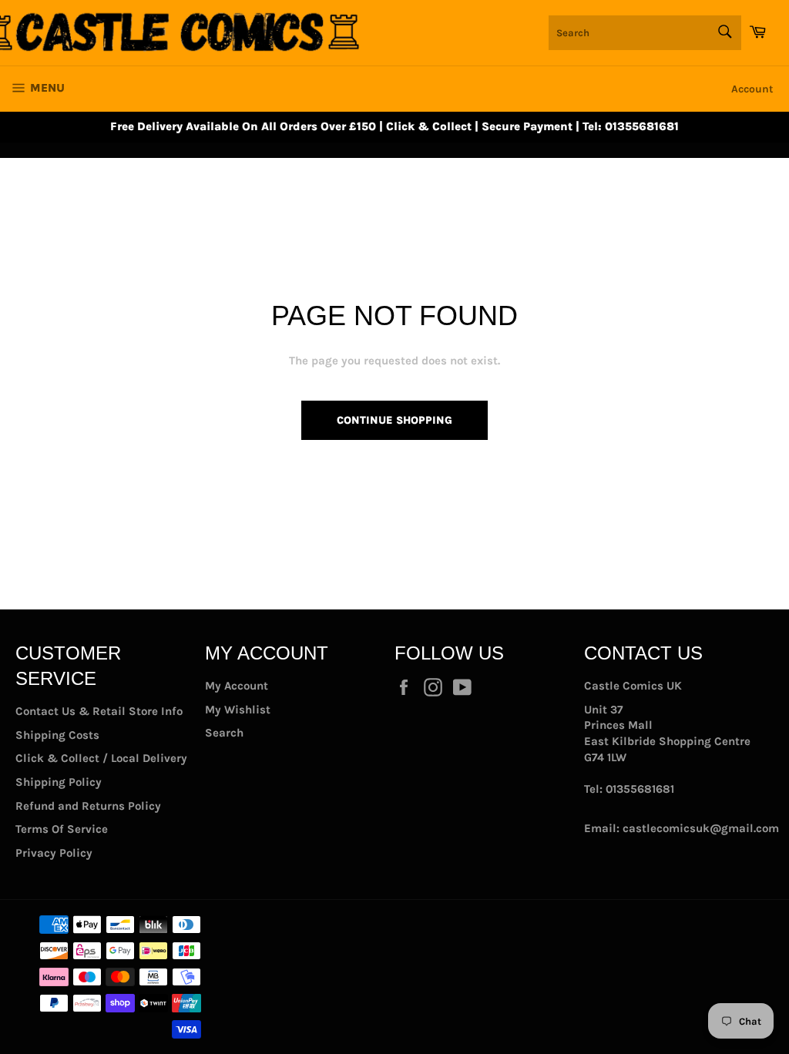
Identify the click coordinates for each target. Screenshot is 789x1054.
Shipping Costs (57, 735)
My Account (236, 686)
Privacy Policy (53, 853)
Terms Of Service (61, 829)
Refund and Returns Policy (88, 806)
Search (224, 733)
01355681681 (640, 789)
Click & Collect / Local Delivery (101, 758)
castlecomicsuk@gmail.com (701, 828)
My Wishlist (237, 710)
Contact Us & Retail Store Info (99, 711)
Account (752, 89)
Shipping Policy (58, 782)
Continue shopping (394, 420)
